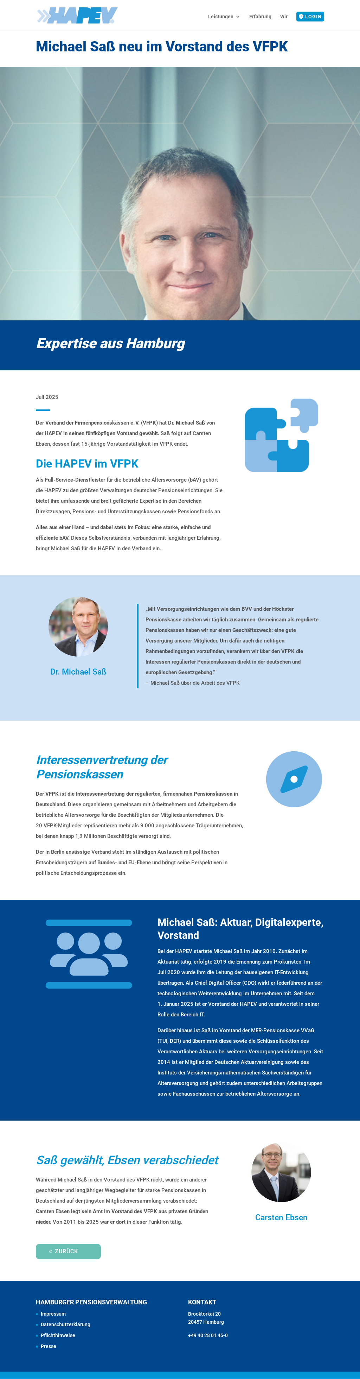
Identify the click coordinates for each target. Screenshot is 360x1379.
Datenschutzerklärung (65, 1324)
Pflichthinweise (58, 1335)
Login (313, 16)
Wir (284, 16)
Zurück (66, 1251)
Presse (48, 1346)
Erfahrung (260, 16)
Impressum (53, 1314)
